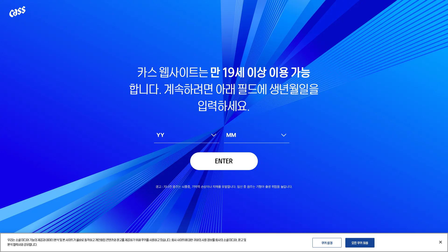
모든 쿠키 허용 (360, 243)
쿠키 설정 (327, 243)
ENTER (224, 160)
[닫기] (440, 242)
